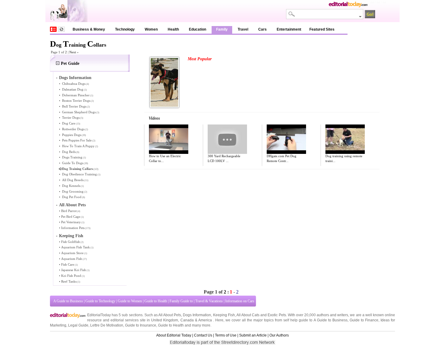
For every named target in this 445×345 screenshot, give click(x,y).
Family (222, 29)
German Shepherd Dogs (79, 112)
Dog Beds (69, 152)
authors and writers (332, 315)
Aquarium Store (72, 253)
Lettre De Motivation (106, 325)
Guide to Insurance (140, 325)
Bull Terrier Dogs (74, 106)
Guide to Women (130, 301)
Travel (243, 29)
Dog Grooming (73, 191)
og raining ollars (78, 45)
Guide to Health (155, 301)
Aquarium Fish (71, 258)
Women (151, 29)
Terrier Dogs (71, 117)
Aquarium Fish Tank (75, 247)
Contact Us (203, 335)
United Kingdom (164, 320)
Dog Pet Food (71, 197)
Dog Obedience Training (79, 174)
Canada (187, 320)
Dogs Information (75, 77)
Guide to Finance (364, 320)
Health (173, 29)
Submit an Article (253, 335)
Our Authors (279, 335)
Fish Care (67, 264)
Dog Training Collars (77, 169)
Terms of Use (225, 335)
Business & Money (89, 29)
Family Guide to (181, 301)
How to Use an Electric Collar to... (165, 158)
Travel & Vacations (209, 301)
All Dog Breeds (73, 180)
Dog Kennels (71, 185)
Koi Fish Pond (71, 275)
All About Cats (247, 315)
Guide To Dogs (72, 163)
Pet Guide (70, 63)
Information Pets (72, 228)
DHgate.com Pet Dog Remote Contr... (281, 158)
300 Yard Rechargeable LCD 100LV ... (224, 158)
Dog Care (68, 123)
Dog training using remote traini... (343, 158)
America (205, 320)
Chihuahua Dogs (73, 83)
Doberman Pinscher (76, 95)
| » (73, 52)
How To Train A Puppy (78, 146)
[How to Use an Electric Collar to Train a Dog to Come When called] (168, 139)
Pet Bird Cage (70, 216)
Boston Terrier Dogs (76, 100)
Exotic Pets (277, 315)
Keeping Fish (71, 236)
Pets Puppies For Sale (77, 140)
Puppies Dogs (71, 135)
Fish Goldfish (70, 242)
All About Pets (72, 205)
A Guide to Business (68, 301)
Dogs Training (72, 157)
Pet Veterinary (71, 222)
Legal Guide (78, 325)
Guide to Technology (100, 301)
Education (197, 29)
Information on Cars (239, 301)
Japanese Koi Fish (73, 270)
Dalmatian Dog (72, 89)
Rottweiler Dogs (73, 129)
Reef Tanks (69, 281)
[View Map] (61, 29)
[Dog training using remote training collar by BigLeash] (345, 139)
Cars (262, 29)
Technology (125, 29)
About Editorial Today (173, 335)
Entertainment (289, 29)
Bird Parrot (69, 211)
